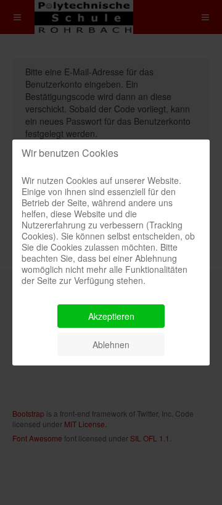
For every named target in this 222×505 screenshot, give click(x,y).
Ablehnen (111, 344)
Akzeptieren (111, 316)
